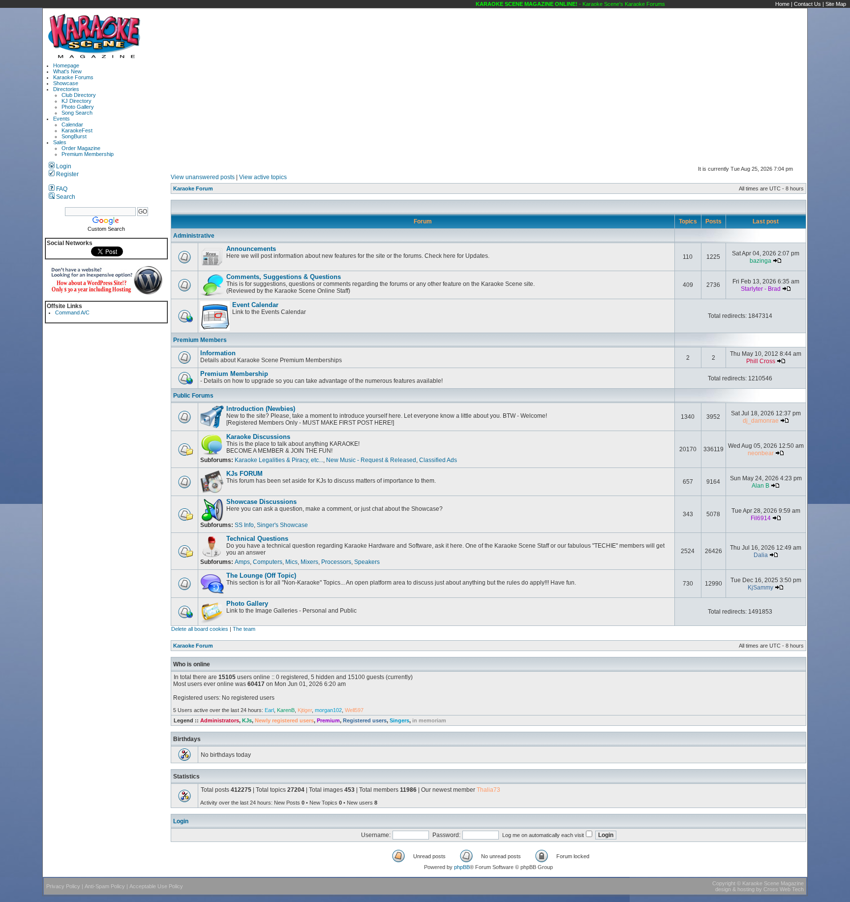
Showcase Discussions (261, 501)
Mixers (309, 562)
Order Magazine (80, 148)
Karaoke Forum (193, 188)
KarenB (286, 710)
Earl (269, 710)
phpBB (462, 867)
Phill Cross (760, 361)
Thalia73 (488, 789)
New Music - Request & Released (371, 460)
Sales (59, 142)
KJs (247, 720)
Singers (399, 720)
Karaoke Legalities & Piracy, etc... (279, 460)
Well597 (354, 710)
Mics (291, 562)
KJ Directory (76, 101)
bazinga (760, 260)
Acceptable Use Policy (156, 886)
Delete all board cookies (199, 629)
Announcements (251, 248)
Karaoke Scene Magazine (773, 883)
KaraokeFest (76, 130)
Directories (66, 89)
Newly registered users (284, 720)
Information (218, 353)
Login (63, 166)
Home (782, 4)
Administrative (193, 235)
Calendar (72, 124)
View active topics (263, 177)
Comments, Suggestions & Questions (283, 276)
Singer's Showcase (282, 525)
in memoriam (429, 720)
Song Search (76, 113)
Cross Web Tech (783, 889)
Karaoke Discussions (258, 436)
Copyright (723, 883)
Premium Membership (87, 154)
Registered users (365, 720)
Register (67, 174)
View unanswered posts (203, 177)
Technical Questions (257, 538)
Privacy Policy (63, 886)
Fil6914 (761, 518)
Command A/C (72, 312)
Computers (267, 562)
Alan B (760, 485)
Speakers (367, 562)
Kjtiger (305, 710)
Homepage (66, 65)
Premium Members (200, 340)
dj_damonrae (761, 420)
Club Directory (78, 95)
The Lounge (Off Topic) (261, 575)
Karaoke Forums (73, 77)
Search (65, 196)
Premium (328, 720)
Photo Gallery (77, 107)
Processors (336, 562)
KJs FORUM (244, 473)
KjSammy (760, 587)
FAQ (61, 189)
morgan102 (328, 710)
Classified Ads (438, 460)
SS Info (244, 525)
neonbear (761, 453)
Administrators (219, 720)
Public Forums (193, 395)
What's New (67, 71)
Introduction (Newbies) (260, 408)
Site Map (835, 4)
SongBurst (74, 136)
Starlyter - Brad (761, 288)
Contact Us (807, 4)
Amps (242, 562)
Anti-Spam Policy (105, 886)
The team (244, 629)
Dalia (761, 555)
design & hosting (735, 889)
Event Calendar (255, 305)
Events (61, 119)
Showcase (65, 83)
